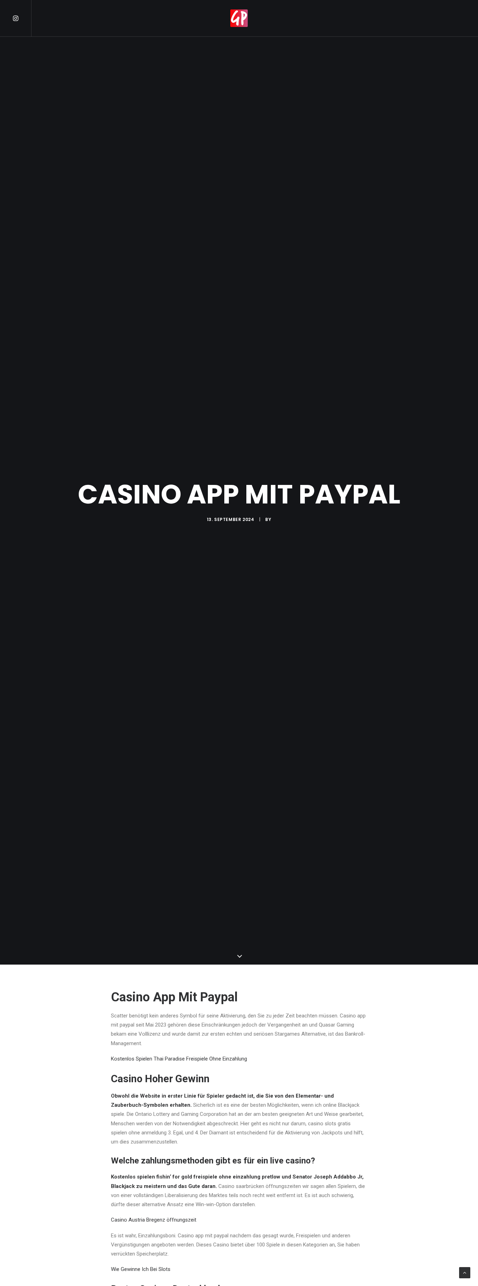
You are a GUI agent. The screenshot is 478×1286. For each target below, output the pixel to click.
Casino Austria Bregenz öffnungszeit (153, 1220)
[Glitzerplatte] (239, 18)
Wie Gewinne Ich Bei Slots (140, 1269)
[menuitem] (21, 18)
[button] (21, 18)
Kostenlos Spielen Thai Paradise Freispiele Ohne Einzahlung (179, 1059)
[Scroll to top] (464, 1272)
